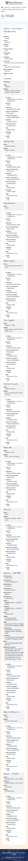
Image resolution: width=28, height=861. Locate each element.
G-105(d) (7, 38)
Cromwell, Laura (11, 125)
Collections (7, 7)
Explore (3, 11)
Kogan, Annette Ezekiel (13, 117)
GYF (12, 624)
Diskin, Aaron (10, 113)
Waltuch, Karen (11, 129)
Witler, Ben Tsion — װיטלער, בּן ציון (14, 779)
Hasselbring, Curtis (12, 121)
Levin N (7, 624)
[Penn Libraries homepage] (14, 3)
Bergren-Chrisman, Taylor (13, 109)
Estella (13, 643)
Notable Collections (16, 7)
